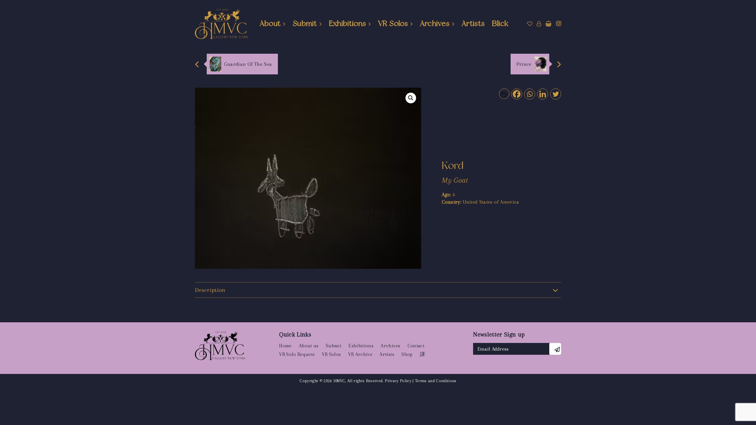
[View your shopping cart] (548, 24)
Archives (435, 23)
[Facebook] (516, 94)
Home (285, 346)
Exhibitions (347, 23)
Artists (473, 23)
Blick (500, 23)
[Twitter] (555, 94)
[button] (410, 98)
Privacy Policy (398, 380)
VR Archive (360, 354)
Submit (305, 23)
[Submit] (555, 349)
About (270, 23)
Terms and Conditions (436, 380)
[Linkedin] (542, 94)
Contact (416, 346)
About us (309, 346)
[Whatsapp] (529, 94)
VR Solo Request (297, 354)
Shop (407, 354)
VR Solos (393, 23)
